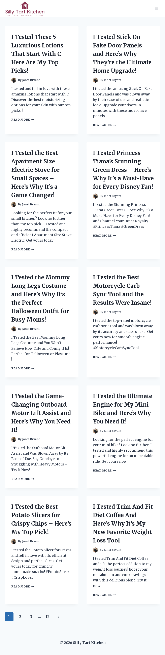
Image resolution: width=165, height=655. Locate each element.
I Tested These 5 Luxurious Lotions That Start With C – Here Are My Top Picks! (39, 53)
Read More (22, 119)
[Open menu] (156, 8)
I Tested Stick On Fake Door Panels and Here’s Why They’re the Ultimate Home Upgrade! (122, 53)
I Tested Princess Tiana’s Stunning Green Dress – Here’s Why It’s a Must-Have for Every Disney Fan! (123, 169)
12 (48, 616)
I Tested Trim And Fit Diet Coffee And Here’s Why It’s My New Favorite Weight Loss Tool (123, 523)
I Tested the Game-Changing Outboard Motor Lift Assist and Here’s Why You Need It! (41, 413)
